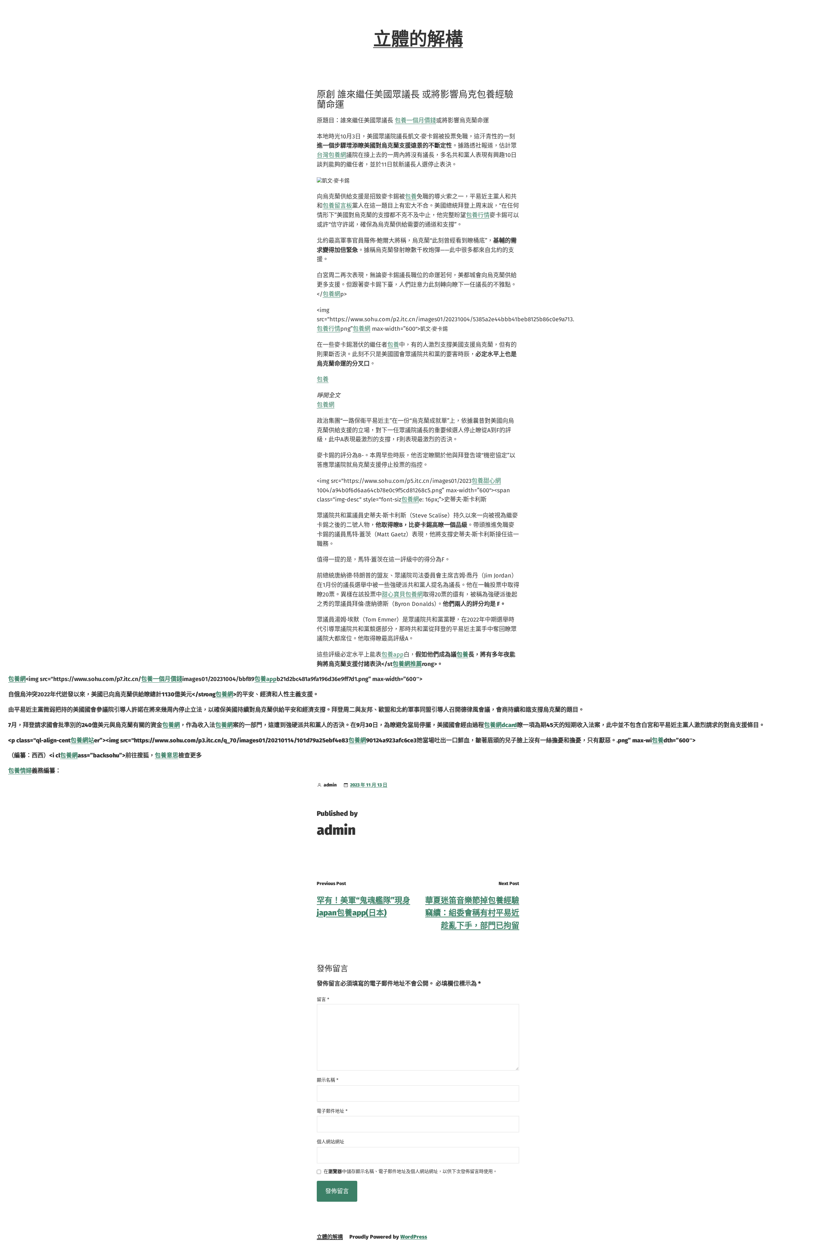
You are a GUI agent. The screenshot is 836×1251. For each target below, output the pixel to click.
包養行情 (478, 215)
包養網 (331, 294)
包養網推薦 (407, 664)
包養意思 (166, 755)
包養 (411, 196)
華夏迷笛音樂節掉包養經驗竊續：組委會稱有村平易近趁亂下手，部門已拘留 (472, 913)
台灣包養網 (331, 155)
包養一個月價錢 (415, 120)
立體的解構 (418, 39)
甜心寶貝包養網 (402, 594)
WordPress (413, 1237)
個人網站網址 (330, 1142)
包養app (392, 654)
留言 (323, 999)
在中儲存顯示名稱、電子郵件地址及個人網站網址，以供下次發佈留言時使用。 (410, 1171)
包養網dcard (500, 725)
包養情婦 (20, 770)
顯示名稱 (327, 1080)
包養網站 (82, 740)
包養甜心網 (486, 480)
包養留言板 (337, 205)
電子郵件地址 (332, 1111)
